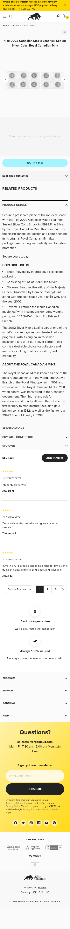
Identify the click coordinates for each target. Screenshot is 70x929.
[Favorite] (64, 32)
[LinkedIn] (39, 823)
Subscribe (35, 789)
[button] (35, 176)
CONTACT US (28, 8)
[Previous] (6, 79)
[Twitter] (23, 823)
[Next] (64, 79)
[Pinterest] (54, 823)
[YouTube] (47, 823)
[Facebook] (15, 823)
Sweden (42, 887)
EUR (40, 892)
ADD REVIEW (54, 458)
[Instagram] (31, 823)
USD (47, 892)
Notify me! (35, 162)
